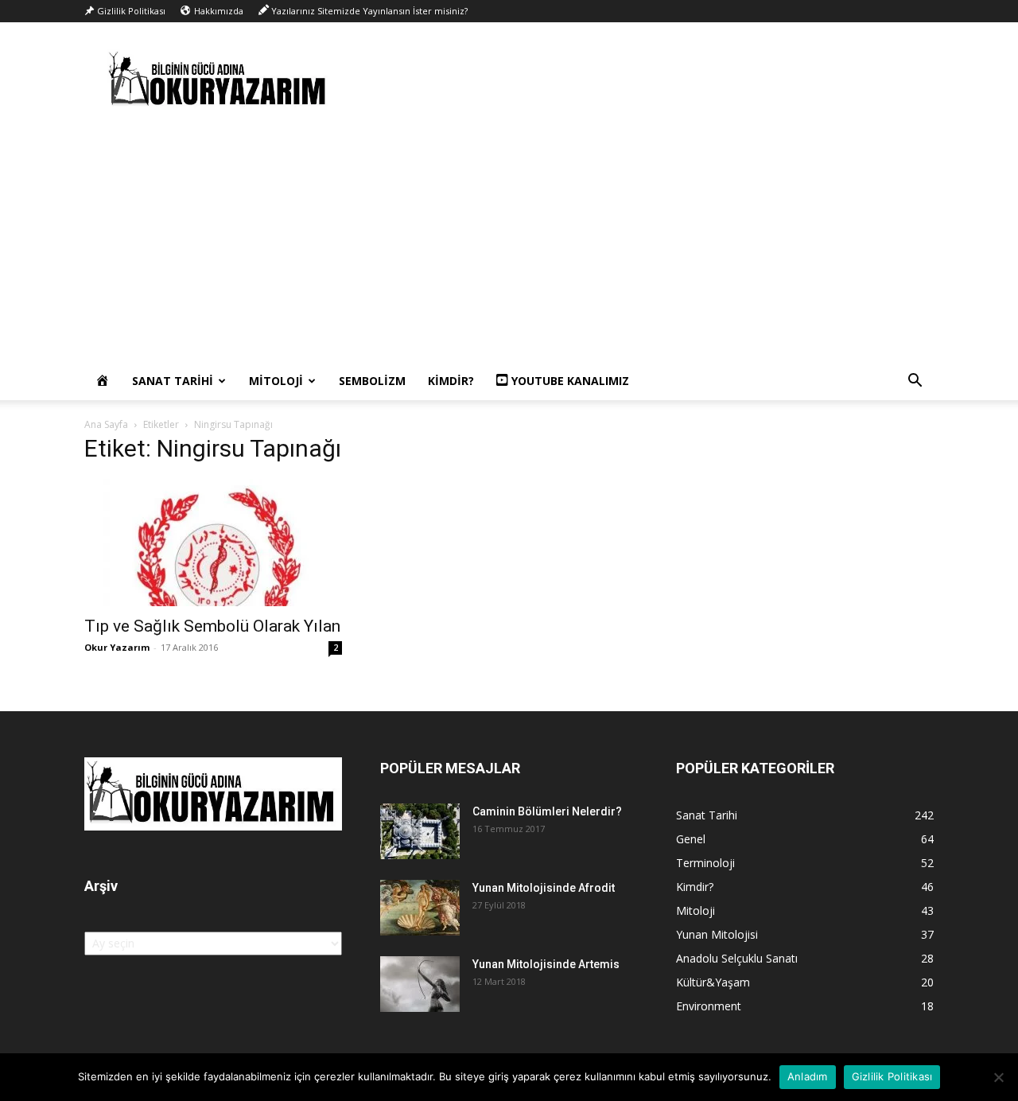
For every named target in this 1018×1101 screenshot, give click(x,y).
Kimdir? (451, 380)
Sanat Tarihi (172, 380)
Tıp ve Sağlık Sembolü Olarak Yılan (212, 626)
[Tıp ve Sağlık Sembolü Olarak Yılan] (213, 542)
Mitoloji (276, 380)
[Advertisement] (509, 242)
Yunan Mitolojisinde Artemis (546, 964)
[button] (915, 382)
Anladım (807, 1076)
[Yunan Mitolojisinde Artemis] (420, 984)
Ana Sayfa (106, 424)
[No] (998, 1077)
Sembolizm (372, 380)
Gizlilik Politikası (892, 1076)
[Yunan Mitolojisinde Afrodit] (420, 908)
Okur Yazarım (117, 647)
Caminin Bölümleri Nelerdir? (547, 811)
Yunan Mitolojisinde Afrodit (543, 887)
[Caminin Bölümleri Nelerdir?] (420, 831)
